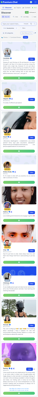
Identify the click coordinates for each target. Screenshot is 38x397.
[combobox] (27, 28)
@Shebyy (5, 173)
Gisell (5, 137)
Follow (25, 37)
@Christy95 (6, 284)
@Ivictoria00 (6, 326)
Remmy (5, 368)
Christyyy (6, 283)
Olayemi (6, 99)
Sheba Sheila (7, 172)
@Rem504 (6, 370)
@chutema (6, 60)
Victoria (6, 325)
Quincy (5, 212)
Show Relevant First (26, 33)
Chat (5, 250)
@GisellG (5, 138)
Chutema (6, 58)
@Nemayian (6, 213)
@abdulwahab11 (7, 251)
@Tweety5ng (6, 100)
